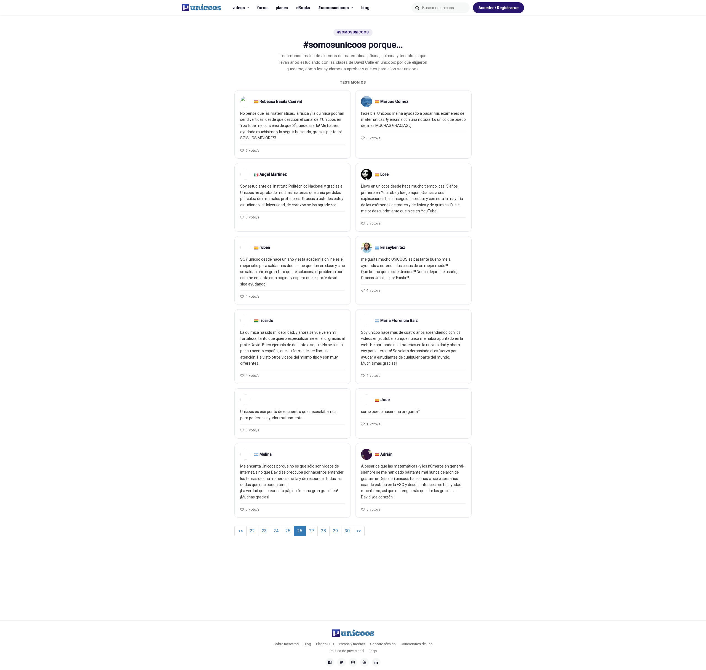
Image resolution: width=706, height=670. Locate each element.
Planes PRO (325, 644)
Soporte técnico (383, 644)
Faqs (373, 651)
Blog (307, 644)
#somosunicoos (333, 8)
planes (282, 8)
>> (359, 530)
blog (365, 8)
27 (311, 530)
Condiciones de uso (417, 644)
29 (335, 530)
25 (287, 530)
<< (240, 530)
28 (323, 530)
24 (276, 530)
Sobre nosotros (286, 644)
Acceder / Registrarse (498, 8)
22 (252, 530)
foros (262, 8)
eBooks (303, 8)
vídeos (238, 8)
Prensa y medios (352, 644)
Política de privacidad (347, 651)
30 (347, 530)
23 (264, 530)
